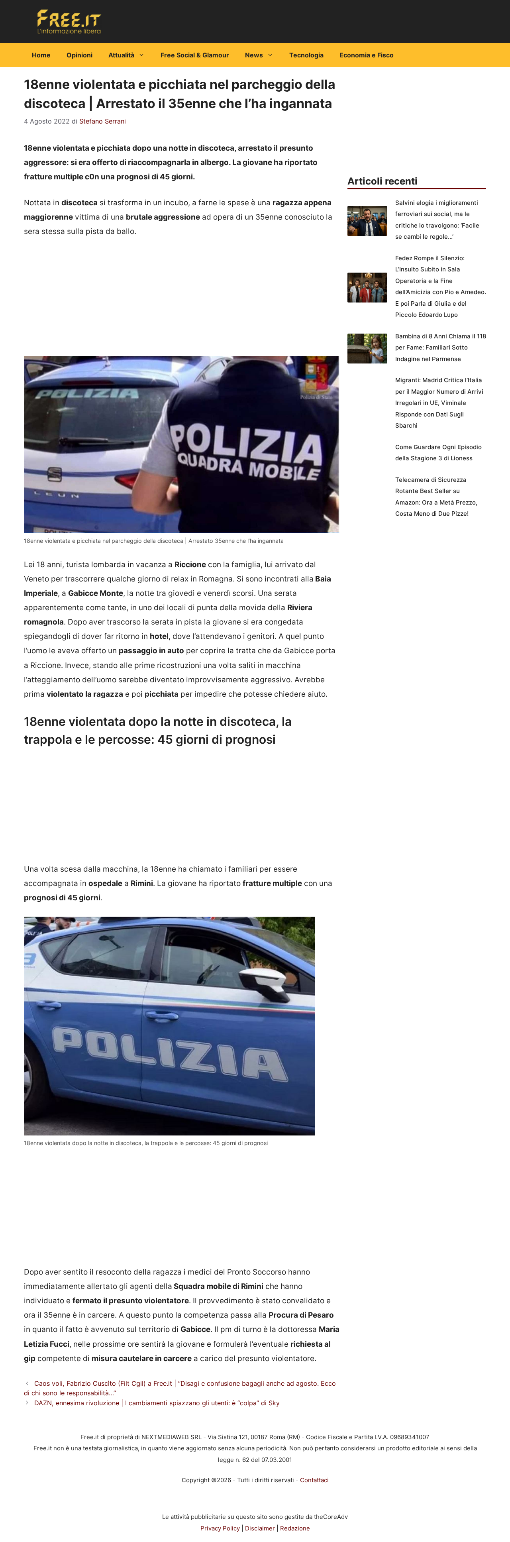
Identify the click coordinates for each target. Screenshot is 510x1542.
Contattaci (314, 1480)
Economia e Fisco (366, 55)
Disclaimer (260, 1528)
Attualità (121, 55)
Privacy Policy (220, 1528)
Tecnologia (306, 55)
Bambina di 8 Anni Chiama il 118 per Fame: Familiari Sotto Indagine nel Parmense (440, 347)
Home (41, 55)
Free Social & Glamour (195, 55)
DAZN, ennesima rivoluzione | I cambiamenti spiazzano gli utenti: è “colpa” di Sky (157, 1403)
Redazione (295, 1528)
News (254, 55)
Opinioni (79, 55)
